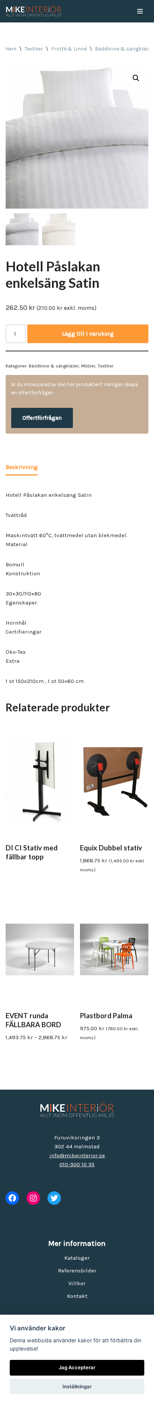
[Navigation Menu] (140, 11)
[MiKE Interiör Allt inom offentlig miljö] (34, 11)
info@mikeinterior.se (77, 1155)
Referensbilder (77, 1270)
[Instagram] (33, 1198)
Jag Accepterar (77, 1367)
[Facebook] (12, 1198)
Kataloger (77, 1257)
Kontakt (77, 1296)
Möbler (88, 366)
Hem (11, 49)
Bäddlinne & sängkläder (124, 49)
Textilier (34, 49)
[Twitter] (54, 1198)
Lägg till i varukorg (88, 333)
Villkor (77, 1283)
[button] (136, 78)
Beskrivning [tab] (22, 467)
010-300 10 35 (77, 1164)
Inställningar (77, 1386)
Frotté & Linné (69, 49)
